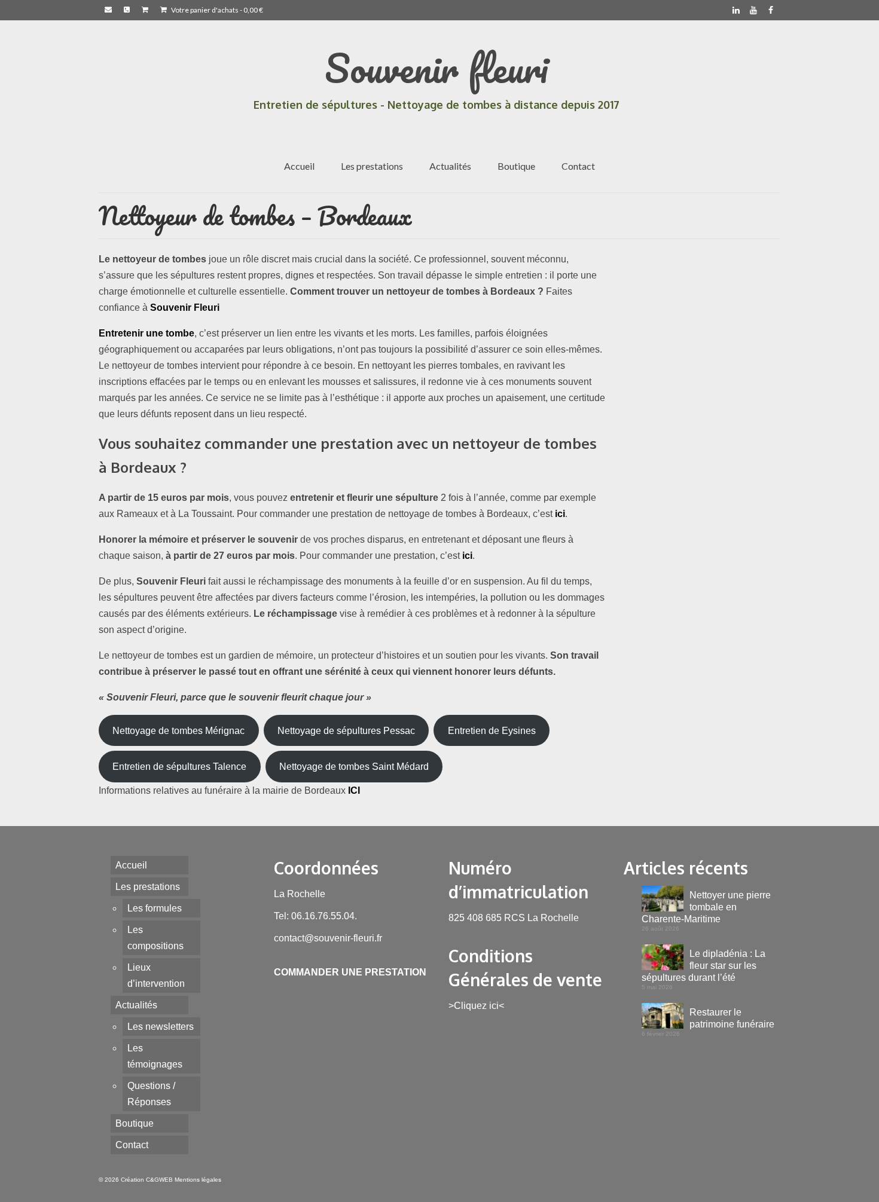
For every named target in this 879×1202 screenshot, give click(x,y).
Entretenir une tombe (146, 333)
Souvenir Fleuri (184, 307)
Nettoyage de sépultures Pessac (346, 731)
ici (560, 514)
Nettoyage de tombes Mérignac (178, 731)
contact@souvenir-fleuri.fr (328, 938)
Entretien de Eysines (492, 731)
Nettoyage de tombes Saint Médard (354, 766)
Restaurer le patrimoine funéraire (731, 1018)
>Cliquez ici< (476, 1006)
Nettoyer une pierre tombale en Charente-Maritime (706, 907)
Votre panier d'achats (216, 9)
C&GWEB (159, 1179)
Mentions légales (198, 1179)
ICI (354, 790)
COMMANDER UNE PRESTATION (350, 972)
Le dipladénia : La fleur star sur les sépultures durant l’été (703, 966)
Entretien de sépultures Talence (179, 766)
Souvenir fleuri (436, 67)
